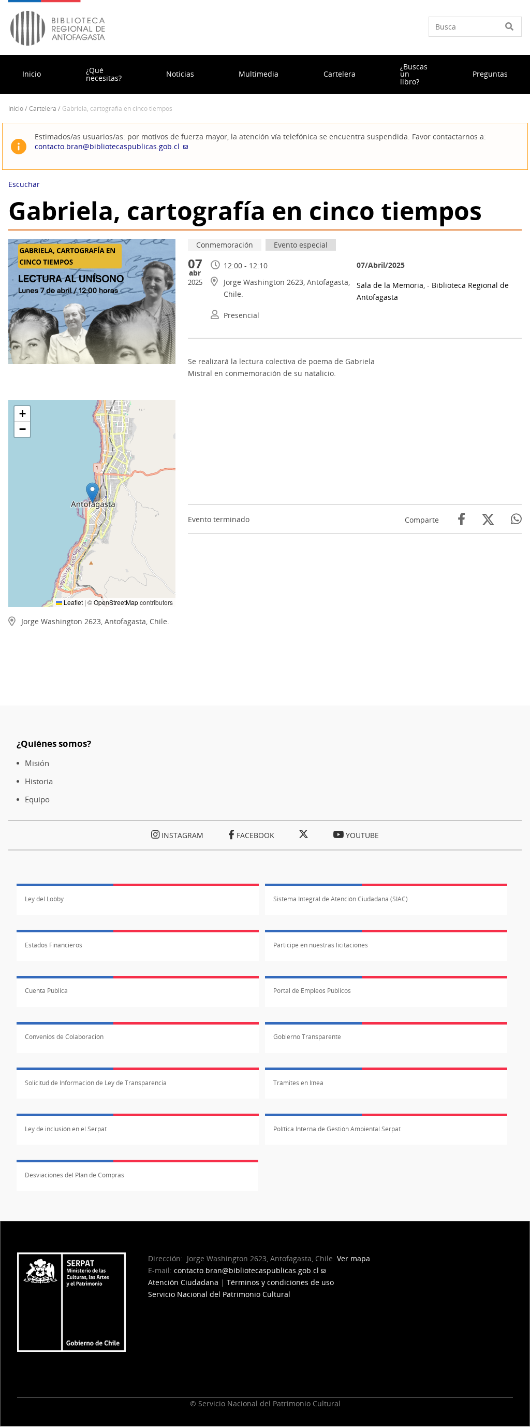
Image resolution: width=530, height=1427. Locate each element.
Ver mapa (353, 1258)
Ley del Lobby (44, 899)
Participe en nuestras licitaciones (320, 945)
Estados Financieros (53, 945)
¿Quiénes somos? (54, 743)
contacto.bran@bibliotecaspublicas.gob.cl (107, 146)
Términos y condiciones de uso (280, 1282)
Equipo (37, 799)
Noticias (180, 74)
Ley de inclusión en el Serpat (66, 1129)
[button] (92, 492)
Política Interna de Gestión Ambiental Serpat (337, 1129)
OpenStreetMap (116, 602)
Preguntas (490, 74)
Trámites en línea (298, 1083)
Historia (39, 781)
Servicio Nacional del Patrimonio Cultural (219, 1294)
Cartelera (339, 74)
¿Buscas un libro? (414, 74)
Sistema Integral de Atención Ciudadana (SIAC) (340, 899)
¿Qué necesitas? (104, 73)
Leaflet (72, 602)
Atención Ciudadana (183, 1282)
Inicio (31, 74)
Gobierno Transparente (307, 1037)
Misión (37, 763)
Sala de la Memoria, (392, 285)
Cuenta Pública (46, 990)
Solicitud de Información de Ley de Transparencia (96, 1083)
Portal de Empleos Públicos (312, 990)
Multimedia (258, 74)
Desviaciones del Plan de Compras (74, 1175)
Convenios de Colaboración (64, 1037)
